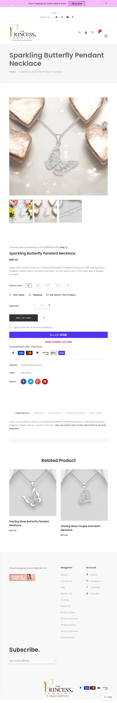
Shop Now (77, 3)
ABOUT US (45, 17)
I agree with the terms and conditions (32, 327)
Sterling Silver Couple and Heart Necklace (80, 528)
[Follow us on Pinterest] (45, 381)
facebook (95, 587)
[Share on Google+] (38, 381)
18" (38, 285)
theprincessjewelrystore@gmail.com (28, 568)
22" (58, 285)
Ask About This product (62, 295)
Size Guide (19, 295)
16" (28, 285)
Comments (55, 412)
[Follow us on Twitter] (31, 381)
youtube (95, 593)
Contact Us (66, 581)
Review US (66, 593)
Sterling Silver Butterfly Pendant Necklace (29, 523)
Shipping (37, 295)
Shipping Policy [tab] (75, 412)
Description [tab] (22, 412)
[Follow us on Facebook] (23, 381)
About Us (65, 606)
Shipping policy (68, 625)
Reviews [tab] (39, 412)
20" (48, 285)
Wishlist (65, 600)
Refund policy (68, 637)
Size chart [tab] (95, 412)
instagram (96, 581)
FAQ (63, 587)
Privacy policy (68, 612)
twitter (94, 575)
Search (64, 575)
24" (68, 285)
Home (12, 72)
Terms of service (69, 618)
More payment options (58, 341)
